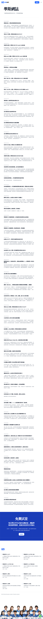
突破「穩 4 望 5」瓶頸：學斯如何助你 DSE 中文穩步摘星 (16, 78)
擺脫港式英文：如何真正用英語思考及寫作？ (13, 373)
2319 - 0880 (26, 578)
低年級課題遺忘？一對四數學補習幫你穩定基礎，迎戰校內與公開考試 (18, 186)
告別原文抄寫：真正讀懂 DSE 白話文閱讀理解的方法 (15, 413)
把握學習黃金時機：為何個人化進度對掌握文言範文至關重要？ (17, 480)
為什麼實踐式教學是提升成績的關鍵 (11, 122)
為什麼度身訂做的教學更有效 (10, 111)
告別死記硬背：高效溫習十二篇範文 (11, 457)
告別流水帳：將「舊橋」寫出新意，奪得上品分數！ (15, 394)
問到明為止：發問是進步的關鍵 (10, 67)
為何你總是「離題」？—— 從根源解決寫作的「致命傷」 (16, 402)
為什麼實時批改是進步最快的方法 (11, 133)
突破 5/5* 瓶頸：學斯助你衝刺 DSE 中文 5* (13, 34)
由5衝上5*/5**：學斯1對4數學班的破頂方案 (13, 239)
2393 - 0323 (26, 559)
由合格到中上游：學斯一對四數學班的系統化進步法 (15, 250)
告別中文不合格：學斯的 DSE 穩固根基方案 (13, 144)
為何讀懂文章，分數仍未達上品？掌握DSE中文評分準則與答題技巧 (18, 435)
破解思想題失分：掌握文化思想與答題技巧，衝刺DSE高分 (16, 446)
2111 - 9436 (26, 587)
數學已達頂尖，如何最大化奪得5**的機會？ (13, 197)
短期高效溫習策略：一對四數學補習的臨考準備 (14, 178)
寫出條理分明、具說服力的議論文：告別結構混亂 (14, 384)
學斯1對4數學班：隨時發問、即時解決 (12, 208)
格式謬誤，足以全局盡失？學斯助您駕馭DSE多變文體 (15, 329)
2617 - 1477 (5, 559)
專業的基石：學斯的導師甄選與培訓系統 (12, 23)
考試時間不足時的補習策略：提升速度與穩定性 (14, 166)
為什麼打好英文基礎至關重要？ (10, 273)
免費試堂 (37, 2)
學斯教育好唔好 (7, 469)
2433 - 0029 (5, 588)
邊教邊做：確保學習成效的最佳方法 (11, 100)
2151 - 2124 (5, 569)
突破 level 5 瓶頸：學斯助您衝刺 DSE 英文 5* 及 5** (15, 306)
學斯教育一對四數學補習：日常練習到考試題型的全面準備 (16, 217)
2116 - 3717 (26, 567)
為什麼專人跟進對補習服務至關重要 (11, 489)
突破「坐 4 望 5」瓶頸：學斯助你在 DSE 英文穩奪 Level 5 (16, 89)
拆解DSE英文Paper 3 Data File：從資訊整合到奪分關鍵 (16, 340)
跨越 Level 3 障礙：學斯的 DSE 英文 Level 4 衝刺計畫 (15, 56)
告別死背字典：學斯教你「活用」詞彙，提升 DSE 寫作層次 (16, 295)
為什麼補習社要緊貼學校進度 (10, 499)
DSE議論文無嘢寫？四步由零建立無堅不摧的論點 (14, 362)
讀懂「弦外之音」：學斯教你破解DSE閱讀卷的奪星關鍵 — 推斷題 (18, 284)
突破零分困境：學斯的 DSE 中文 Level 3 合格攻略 (14, 45)
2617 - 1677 (5, 577)
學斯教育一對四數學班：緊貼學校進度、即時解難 (14, 228)
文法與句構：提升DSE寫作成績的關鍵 (12, 318)
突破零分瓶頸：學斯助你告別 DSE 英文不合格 (13, 155)
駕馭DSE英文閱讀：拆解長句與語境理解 (12, 351)
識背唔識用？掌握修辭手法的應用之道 (12, 424)
